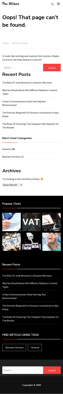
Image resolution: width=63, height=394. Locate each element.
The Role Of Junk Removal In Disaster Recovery (27, 82)
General (6, 149)
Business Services (11, 156)
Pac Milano (10, 3)
